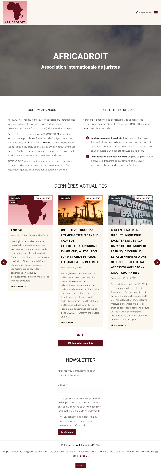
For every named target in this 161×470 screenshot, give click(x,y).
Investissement (82, 198)
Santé (127, 207)
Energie (28, 198)
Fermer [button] (80, 465)
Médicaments (131, 202)
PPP (27, 202)
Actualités (129, 198)
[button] (4, 256)
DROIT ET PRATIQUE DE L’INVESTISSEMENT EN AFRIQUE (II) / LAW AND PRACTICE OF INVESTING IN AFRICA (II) (93, 240)
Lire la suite (31, 313)
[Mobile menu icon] (156, 13)
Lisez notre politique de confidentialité (79, 398)
